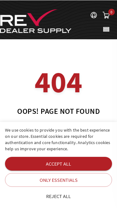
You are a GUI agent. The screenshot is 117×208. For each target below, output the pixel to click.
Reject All (58, 196)
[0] (106, 16)
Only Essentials (59, 180)
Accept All (58, 164)
